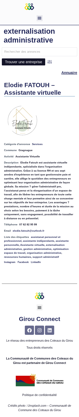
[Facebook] (29, 330)
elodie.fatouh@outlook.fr (28, 230)
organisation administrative (44, 252)
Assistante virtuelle (32, 244)
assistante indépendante (38, 240)
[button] (40, 18)
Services (37, 144)
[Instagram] (39, 330)
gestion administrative (37, 248)
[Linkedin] (49, 330)
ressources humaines (17, 256)
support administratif (46, 256)
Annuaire (69, 73)
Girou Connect (39, 319)
